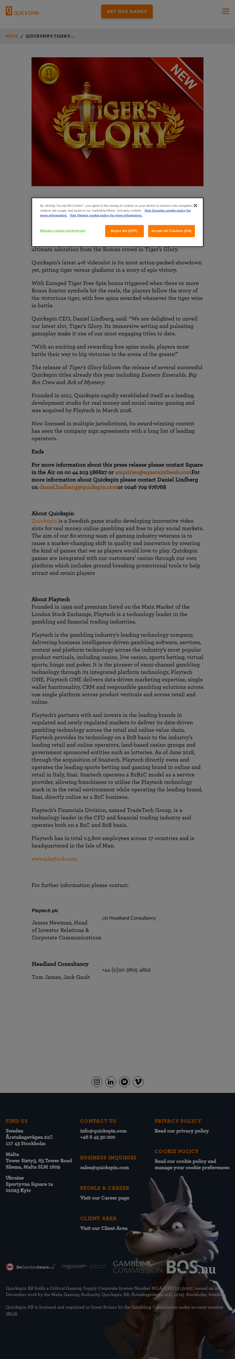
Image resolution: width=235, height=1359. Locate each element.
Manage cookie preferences (62, 230)
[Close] (195, 205)
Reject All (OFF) (124, 231)
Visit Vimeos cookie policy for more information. (106, 215)
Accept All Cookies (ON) (171, 231)
